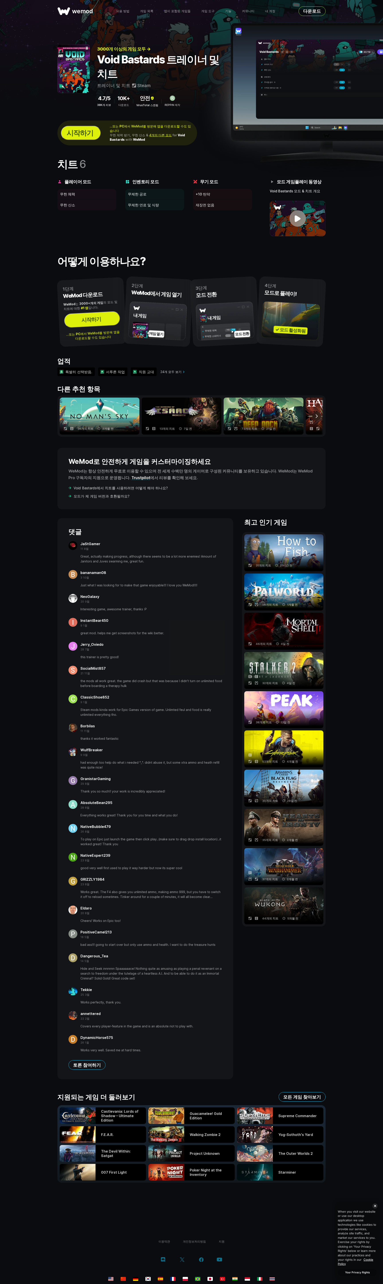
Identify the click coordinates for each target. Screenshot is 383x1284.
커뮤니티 (248, 11)
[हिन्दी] (235, 1279)
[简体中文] (123, 1279)
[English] (110, 1279)
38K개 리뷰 (104, 105)
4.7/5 (104, 98)
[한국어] (148, 1279)
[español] (160, 1279)
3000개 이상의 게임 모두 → (124, 49)
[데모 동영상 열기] (298, 218)
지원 (222, 1241)
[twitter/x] (182, 1260)
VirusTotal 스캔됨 (147, 105)
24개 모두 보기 (171, 372)
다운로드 (312, 11)
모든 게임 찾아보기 (302, 1097)
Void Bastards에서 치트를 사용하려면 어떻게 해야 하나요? (121, 488)
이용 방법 (122, 11)
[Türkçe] (222, 1279)
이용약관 (164, 1241)
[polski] (185, 1279)
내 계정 (270, 11)
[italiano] (259, 1279)
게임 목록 (146, 11)
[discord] (163, 1260)
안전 (145, 98)
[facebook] (201, 1260)
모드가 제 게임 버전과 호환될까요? (101, 496)
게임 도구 (208, 11)
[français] (173, 1279)
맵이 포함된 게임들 (177, 11)
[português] (197, 1279)
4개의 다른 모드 (160, 135)
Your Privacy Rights (357, 1272)
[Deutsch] (135, 1279)
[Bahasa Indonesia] (247, 1279)
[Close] (375, 1206)
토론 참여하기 (87, 1065)
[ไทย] (272, 1279)
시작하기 (80, 133)
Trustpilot (140, 477)
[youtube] (219, 1260)
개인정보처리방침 (194, 1241)
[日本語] (210, 1279)
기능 (228, 11)
